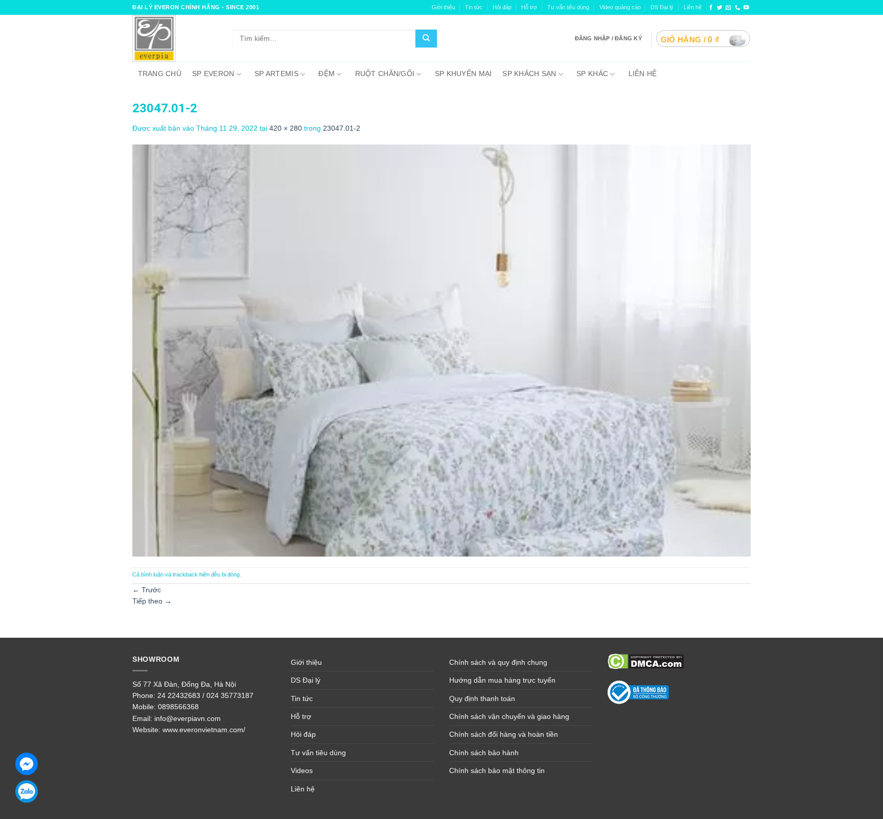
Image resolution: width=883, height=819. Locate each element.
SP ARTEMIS (276, 73)
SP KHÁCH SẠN (529, 73)
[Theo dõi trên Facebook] (711, 8)
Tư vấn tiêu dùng (568, 7)
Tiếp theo (152, 601)
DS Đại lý (661, 7)
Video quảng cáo (620, 7)
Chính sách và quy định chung (498, 662)
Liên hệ (693, 7)
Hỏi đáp (303, 734)
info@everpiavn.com (187, 718)
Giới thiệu (443, 7)
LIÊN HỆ (643, 73)
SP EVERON (213, 73)
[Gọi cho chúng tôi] (737, 8)
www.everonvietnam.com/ (203, 730)
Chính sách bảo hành (484, 753)
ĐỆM (326, 73)
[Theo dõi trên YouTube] (746, 8)
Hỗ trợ (529, 7)
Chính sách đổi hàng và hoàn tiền (503, 734)
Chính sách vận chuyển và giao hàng (509, 716)
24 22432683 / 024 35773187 (205, 695)
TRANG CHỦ (160, 73)
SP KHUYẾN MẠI (463, 73)
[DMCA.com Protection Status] (646, 661)
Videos (302, 770)
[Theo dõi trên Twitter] (720, 8)
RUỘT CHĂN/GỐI (385, 73)
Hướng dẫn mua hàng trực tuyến (502, 680)
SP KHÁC (592, 73)
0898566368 (178, 707)
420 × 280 (285, 128)
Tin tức (473, 7)
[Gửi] (426, 39)
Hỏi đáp (502, 7)
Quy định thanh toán (482, 698)
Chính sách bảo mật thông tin (497, 770)
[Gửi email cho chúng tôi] (728, 8)
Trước (146, 590)
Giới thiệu (306, 662)
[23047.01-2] (441, 350)
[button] (703, 38)
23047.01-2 (341, 128)
